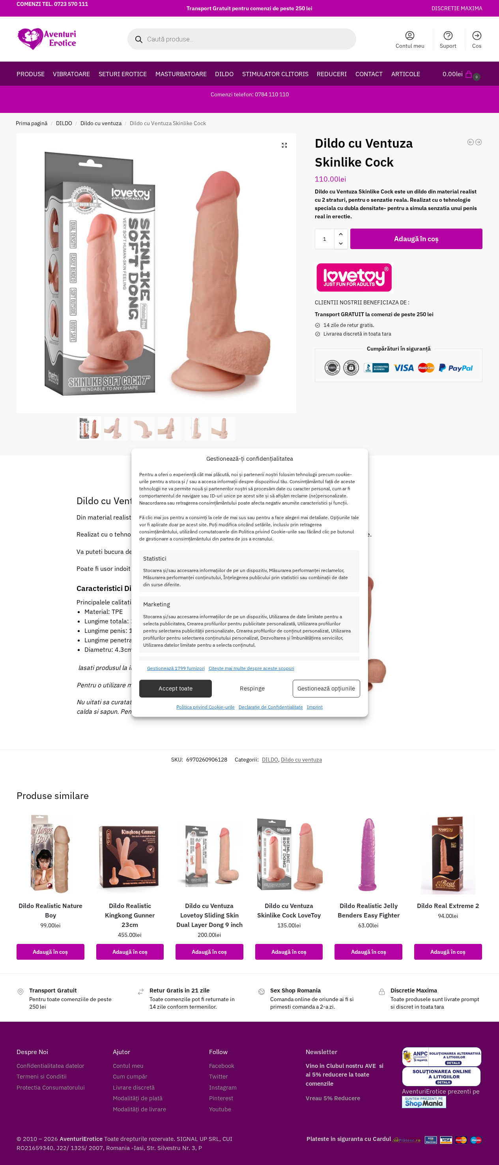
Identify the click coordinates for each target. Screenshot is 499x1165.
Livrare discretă (134, 1087)
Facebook (221, 1065)
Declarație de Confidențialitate (271, 707)
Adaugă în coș (416, 238)
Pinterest (221, 1098)
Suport (448, 45)
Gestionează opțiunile (326, 688)
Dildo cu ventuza (100, 123)
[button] (462, 74)
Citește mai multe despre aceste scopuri (251, 668)
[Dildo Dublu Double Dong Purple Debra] (478, 142)
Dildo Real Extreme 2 (448, 906)
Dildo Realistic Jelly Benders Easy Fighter (369, 910)
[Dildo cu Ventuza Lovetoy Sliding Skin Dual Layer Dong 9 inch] (209, 854)
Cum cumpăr (130, 1076)
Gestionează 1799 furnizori (176, 668)
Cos (477, 45)
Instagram (223, 1087)
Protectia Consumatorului (51, 1087)
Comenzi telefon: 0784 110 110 (250, 94)
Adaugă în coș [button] (50, 951)
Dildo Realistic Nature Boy (50, 910)
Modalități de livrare (139, 1109)
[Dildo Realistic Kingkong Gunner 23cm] (130, 854)
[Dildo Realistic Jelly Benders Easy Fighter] (368, 854)
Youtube (220, 1109)
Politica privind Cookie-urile (205, 707)
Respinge (252, 688)
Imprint (315, 707)
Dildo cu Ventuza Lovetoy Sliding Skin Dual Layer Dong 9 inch (209, 915)
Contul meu (410, 45)
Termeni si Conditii (42, 1076)
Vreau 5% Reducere (333, 1098)
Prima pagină (31, 123)
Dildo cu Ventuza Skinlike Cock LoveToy (289, 910)
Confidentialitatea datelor (50, 1065)
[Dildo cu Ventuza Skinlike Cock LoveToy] (289, 854)
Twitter (218, 1076)
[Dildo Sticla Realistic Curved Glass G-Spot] (471, 142)
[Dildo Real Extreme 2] (448, 854)
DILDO (64, 123)
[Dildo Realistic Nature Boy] (50, 854)
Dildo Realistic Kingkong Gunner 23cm (130, 915)
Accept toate (175, 688)
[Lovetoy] (354, 278)
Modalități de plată (138, 1098)
